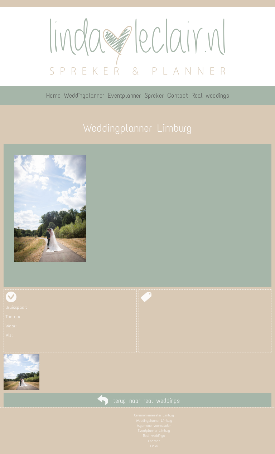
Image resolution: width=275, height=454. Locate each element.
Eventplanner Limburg (154, 430)
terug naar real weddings (146, 401)
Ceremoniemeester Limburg (154, 415)
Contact (154, 441)
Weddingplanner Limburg (154, 420)
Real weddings (154, 435)
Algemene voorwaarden (154, 425)
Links (154, 446)
